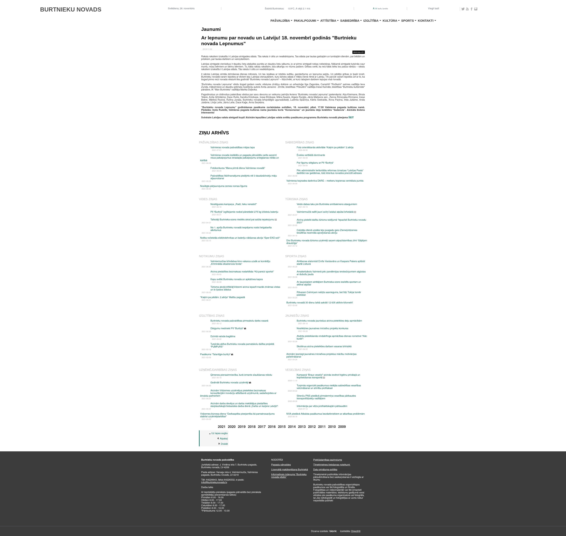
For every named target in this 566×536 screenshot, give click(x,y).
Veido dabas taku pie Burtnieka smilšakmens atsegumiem (327, 204)
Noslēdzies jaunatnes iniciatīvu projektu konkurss (322, 328)
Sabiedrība (349, 20)
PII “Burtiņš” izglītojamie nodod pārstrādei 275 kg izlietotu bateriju (244, 211)
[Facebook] (471, 9)
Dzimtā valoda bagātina (222, 336)
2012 (312, 426)
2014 (292, 426)
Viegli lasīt (433, 8)
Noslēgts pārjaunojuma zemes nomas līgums (223, 186)
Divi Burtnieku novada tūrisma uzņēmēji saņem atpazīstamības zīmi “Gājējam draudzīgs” (326, 242)
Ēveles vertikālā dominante (311, 155)
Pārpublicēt (358, 52)
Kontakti (425, 20)
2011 (322, 426)
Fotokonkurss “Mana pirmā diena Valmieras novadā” (237, 168)
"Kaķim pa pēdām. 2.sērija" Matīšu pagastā (222, 297)
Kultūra (390, 20)
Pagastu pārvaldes (281, 464)
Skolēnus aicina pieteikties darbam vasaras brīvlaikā (324, 346)
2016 (272, 426)
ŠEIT (351, 117)
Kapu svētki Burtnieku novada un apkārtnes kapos (236, 279)
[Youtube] (467, 9)
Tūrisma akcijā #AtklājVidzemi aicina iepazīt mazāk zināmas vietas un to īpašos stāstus (245, 288)
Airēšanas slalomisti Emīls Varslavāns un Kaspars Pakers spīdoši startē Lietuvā (331, 262)
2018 (252, 426)
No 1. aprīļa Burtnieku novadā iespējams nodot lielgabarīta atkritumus (241, 229)
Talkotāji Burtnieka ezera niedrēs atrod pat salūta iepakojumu (242, 219)
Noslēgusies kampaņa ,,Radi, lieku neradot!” (233, 204)
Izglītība (371, 20)
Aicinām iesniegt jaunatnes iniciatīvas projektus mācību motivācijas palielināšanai (321, 355)
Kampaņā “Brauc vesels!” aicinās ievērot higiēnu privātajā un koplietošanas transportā (328, 376)
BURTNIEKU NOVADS (70, 9)
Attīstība (328, 20)
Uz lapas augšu (219, 433)
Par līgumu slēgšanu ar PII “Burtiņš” (315, 162)
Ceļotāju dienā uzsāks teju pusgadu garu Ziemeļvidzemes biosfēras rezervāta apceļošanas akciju (327, 231)
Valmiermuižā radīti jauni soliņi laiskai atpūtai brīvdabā (325, 211)
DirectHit (355, 531)
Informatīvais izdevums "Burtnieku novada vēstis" (289, 476)
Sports (407, 20)
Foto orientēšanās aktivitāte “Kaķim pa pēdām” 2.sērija (325, 147)
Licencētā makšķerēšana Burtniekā (289, 469)
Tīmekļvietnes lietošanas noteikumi (332, 464)
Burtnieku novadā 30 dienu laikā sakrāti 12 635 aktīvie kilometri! (319, 302)
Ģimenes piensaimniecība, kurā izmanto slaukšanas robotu (241, 374)
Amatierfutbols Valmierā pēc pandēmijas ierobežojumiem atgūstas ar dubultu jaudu (331, 273)
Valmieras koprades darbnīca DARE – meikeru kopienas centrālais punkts (324, 180)
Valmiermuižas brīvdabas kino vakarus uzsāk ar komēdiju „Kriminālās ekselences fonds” (240, 262)
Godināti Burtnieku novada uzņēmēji (229, 382)
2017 (262, 426)
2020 (232, 426)
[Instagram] (476, 9)
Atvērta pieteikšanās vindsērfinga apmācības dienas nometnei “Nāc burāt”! (332, 337)
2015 (282, 426)
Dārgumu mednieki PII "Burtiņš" (227, 328)
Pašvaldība (280, 20)
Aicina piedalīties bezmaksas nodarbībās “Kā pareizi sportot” (242, 271)
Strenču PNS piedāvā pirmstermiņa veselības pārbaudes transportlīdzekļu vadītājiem (326, 397)
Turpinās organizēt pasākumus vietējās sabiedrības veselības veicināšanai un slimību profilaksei (329, 387)
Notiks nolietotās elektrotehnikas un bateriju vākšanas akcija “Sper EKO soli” (240, 237)
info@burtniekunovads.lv (214, 482)
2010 (332, 426)
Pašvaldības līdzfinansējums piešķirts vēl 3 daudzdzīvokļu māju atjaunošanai (243, 177)
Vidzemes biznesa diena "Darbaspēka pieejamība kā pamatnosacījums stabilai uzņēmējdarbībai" (237, 415)
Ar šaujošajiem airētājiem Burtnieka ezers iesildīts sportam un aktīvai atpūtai (329, 283)
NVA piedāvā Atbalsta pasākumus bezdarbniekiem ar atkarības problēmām (325, 413)
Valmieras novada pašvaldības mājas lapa (232, 147)
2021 (222, 426)
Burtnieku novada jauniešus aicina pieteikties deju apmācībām (329, 320)
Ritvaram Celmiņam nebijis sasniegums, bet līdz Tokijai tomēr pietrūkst (329, 293)
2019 (242, 426)
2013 (302, 426)
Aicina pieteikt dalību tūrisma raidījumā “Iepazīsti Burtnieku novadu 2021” (331, 221)
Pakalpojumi (305, 20)
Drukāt (224, 443)
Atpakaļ (224, 438)
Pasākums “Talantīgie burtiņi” (215, 354)
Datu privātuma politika (325, 469)
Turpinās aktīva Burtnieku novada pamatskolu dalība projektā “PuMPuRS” (242, 345)
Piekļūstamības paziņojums (327, 459)
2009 (342, 426)
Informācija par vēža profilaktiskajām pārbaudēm (322, 406)
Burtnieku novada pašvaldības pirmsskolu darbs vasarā (239, 320)
